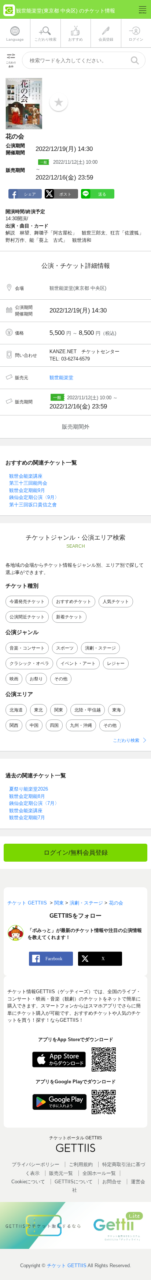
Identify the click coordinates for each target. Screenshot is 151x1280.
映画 (14, 678)
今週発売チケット (27, 601)
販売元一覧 (61, 1173)
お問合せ (111, 1181)
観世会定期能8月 (27, 796)
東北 (38, 710)
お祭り (36, 678)
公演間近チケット (27, 616)
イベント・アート (78, 663)
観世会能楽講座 (26, 476)
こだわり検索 (126, 740)
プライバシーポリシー (35, 1164)
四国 (54, 725)
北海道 (16, 710)
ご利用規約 (81, 1164)
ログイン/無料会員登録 (76, 852)
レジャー (116, 663)
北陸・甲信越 (87, 710)
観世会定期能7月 (27, 817)
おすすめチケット (73, 601)
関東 (58, 710)
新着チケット (69, 616)
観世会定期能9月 (27, 490)
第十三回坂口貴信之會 (33, 504)
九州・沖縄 (81, 725)
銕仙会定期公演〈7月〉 (34, 803)
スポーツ (65, 648)
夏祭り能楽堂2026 (28, 789)
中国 (34, 725)
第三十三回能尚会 (28, 483)
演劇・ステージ (100, 648)
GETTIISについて (74, 1181)
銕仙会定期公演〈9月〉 (34, 497)
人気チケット (116, 601)
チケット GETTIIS (66, 1265)
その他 (60, 678)
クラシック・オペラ (29, 663)
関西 (14, 725)
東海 (116, 710)
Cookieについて (28, 1181)
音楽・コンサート (27, 648)
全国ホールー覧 (99, 1173)
